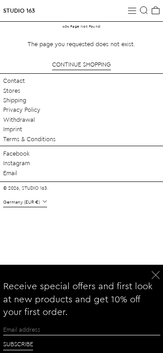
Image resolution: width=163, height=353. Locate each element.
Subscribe (18, 343)
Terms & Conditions (29, 138)
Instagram (16, 162)
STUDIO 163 (19, 10)
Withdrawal (19, 119)
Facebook (16, 153)
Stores (11, 90)
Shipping (14, 99)
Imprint (12, 128)
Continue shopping (81, 64)
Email (10, 172)
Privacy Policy (21, 109)
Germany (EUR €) (22, 202)
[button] (144, 10)
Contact (14, 80)
